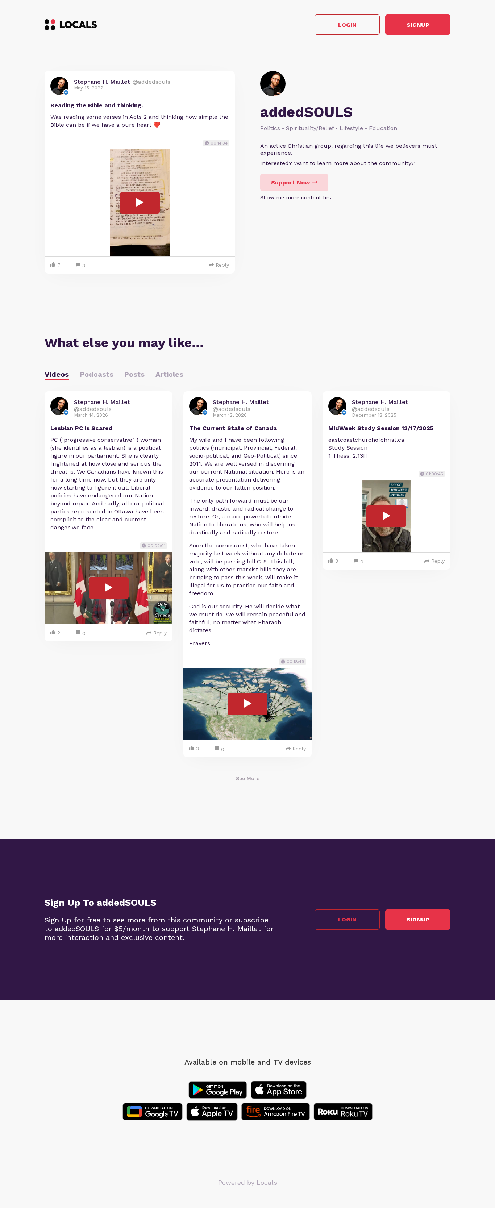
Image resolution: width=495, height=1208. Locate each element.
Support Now (290, 182)
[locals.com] (71, 24)
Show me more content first (296, 197)
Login (347, 24)
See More (247, 778)
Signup (418, 24)
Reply (222, 265)
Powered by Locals (247, 1182)
